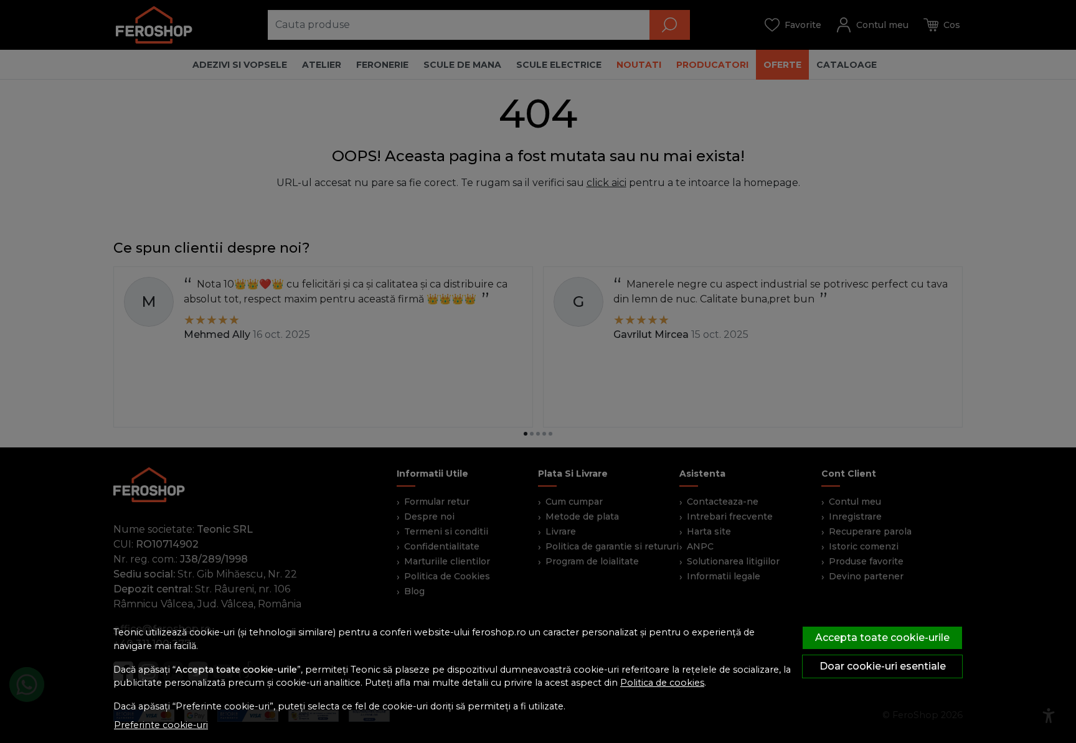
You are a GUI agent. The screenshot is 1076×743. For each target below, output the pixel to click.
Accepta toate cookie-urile (882, 637)
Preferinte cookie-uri (161, 725)
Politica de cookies (662, 682)
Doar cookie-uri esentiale (882, 666)
